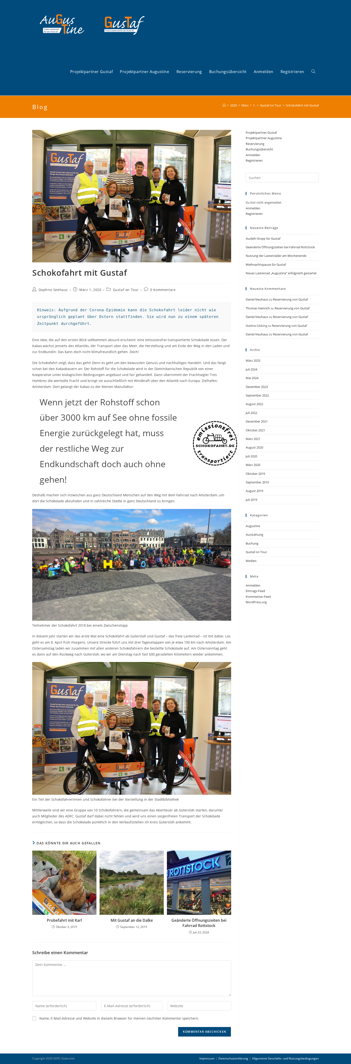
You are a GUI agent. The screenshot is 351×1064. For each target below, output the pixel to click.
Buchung (252, 543)
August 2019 (254, 491)
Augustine (253, 526)
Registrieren (254, 160)
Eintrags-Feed (255, 591)
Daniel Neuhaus (257, 299)
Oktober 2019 (255, 473)
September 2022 (257, 395)
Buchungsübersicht (259, 149)
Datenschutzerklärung (233, 1058)
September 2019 (257, 482)
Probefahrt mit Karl (64, 920)
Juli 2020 (251, 456)
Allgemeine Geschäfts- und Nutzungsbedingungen (285, 1058)
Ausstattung (254, 534)
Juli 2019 (251, 500)
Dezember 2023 (257, 387)
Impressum (206, 1058)
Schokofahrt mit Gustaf (302, 105)
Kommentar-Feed (258, 596)
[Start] (224, 105)
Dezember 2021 (257, 421)
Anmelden (253, 155)
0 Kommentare (163, 289)
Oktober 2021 (255, 430)
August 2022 (254, 404)
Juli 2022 (251, 413)
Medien (251, 561)
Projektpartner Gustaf (261, 132)
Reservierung (255, 144)
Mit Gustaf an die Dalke (132, 920)
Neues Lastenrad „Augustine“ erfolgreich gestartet (281, 273)
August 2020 (254, 447)
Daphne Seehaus (53, 289)
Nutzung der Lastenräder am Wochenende (276, 256)
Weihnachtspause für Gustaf (266, 264)
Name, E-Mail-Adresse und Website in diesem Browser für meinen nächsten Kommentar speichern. (119, 1018)
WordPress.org (256, 602)
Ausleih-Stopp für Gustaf (263, 238)
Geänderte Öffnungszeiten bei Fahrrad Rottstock (198, 923)
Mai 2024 (252, 378)
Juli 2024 (251, 369)
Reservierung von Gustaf (290, 299)
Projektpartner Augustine (264, 138)
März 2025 (253, 360)
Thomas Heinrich (258, 308)
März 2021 (253, 439)
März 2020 (253, 465)
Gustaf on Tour (126, 289)
